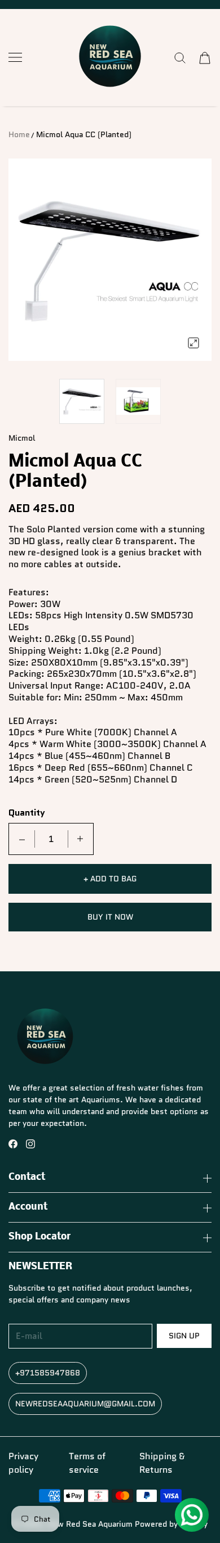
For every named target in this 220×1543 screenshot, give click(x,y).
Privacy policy (23, 1463)
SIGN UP (184, 1335)
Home (19, 134)
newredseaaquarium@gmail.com (85, 1403)
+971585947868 (47, 1372)
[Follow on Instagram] (30, 1144)
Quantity (26, 813)
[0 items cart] (205, 58)
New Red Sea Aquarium (90, 1524)
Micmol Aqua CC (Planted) (83, 134)
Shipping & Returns (161, 1463)
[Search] (180, 58)
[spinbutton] (51, 839)
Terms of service (87, 1463)
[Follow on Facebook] (12, 1144)
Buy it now (110, 916)
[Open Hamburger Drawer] (15, 57)
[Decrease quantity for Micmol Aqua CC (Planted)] (22, 839)
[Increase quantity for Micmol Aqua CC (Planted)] (80, 839)
